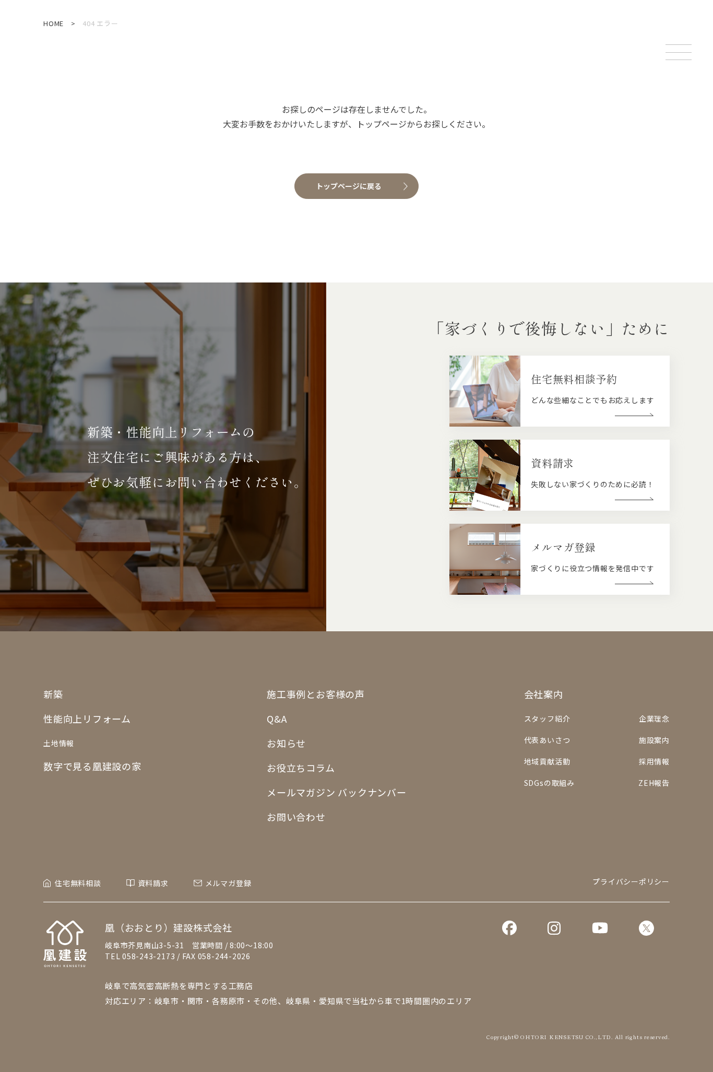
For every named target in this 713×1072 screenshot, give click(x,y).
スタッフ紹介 (547, 718)
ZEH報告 (654, 783)
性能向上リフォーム (87, 718)
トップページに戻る (349, 186)
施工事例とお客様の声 (316, 694)
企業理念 (654, 718)
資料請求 (153, 883)
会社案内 (543, 694)
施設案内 (654, 740)
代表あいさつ (547, 740)
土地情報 (58, 743)
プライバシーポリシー (631, 881)
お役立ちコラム (301, 767)
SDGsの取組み (549, 783)
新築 (53, 694)
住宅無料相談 (78, 883)
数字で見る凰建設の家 (92, 766)
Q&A (277, 718)
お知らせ (286, 743)
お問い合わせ (296, 816)
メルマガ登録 (228, 883)
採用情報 (654, 761)
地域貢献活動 (547, 761)
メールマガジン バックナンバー (337, 792)
